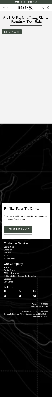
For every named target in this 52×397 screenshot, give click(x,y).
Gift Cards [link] (8, 281)
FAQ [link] (6, 255)
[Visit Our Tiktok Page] (5, 296)
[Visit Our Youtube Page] (20, 296)
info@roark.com (42, 306)
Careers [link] (7, 279)
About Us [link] (8, 267)
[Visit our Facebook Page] (5, 291)
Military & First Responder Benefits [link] (20, 276)
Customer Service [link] (16, 243)
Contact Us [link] (9, 247)
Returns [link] (7, 252)
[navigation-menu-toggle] (3, 7)
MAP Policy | (38, 317)
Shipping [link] (8, 249)
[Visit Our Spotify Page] (34, 296)
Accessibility (9, 258)
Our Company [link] (13, 264)
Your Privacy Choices (24, 314)
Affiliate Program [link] (11, 273)
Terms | (45, 317)
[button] (12, 31)
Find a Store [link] (9, 270)
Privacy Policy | (10, 314)
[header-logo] (25, 8)
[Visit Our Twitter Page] (20, 291)
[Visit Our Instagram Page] (34, 291)
